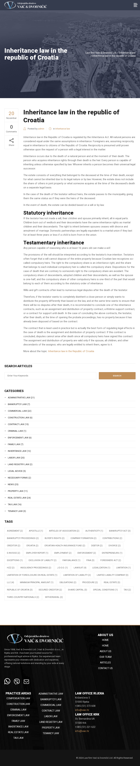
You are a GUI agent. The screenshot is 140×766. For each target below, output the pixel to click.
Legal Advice (15, 471)
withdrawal (54, 597)
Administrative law (19, 397)
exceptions (15, 560)
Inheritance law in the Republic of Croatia (71, 351)
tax (127, 589)
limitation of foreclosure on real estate (32, 575)
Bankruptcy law (17, 404)
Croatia (32, 545)
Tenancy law (15, 511)
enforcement (87, 553)
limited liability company (112, 575)
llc (10, 582)
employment (63, 553)
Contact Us (105, 668)
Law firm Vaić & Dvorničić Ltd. (101, 53)
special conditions (105, 589)
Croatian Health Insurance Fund (64, 545)
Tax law (12, 504)
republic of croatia (20, 589)
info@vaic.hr (82, 710)
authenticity (94, 531)
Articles (105, 662)
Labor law (14, 457)
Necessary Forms (18, 477)
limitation (123, 567)
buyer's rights (55, 538)
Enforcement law (18, 437)
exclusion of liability (43, 560)
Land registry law (18, 464)
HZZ (11, 567)
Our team (105, 657)
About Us (105, 651)
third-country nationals (23, 597)
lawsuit (80, 567)
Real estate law (17, 497)
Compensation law (18, 698)
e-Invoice (13, 553)
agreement (15, 531)
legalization (101, 567)
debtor (97, 545)
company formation (83, 538)
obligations (67, 582)
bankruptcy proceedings (23, 538)
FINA (90, 560)
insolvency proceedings (35, 567)
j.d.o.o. (62, 567)
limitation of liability (77, 575)
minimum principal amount (36, 582)
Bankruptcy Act (120, 531)
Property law (15, 491)
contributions (112, 538)
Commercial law (17, 411)
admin (41, 128)
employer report (37, 553)
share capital (77, 589)
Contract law (16, 424)
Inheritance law (127, 53)
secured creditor (50, 589)
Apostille (36, 531)
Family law (14, 444)
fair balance (71, 560)
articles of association (64, 531)
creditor (13, 545)
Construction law (18, 417)
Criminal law (15, 431)
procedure (90, 582)
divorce (115, 545)
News (11, 484)
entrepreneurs (112, 553)
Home (105, 640)
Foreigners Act (110, 560)
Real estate (112, 582)
